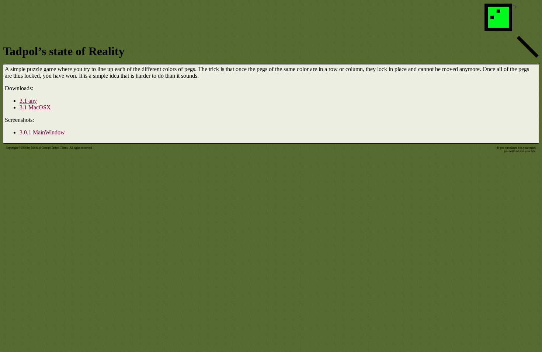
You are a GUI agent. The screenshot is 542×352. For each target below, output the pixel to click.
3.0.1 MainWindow (42, 132)
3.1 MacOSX (35, 107)
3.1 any (28, 101)
